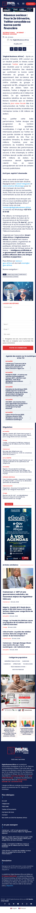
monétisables (22, 274)
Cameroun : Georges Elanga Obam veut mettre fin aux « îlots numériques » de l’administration (17, 645)
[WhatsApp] (24, 49)
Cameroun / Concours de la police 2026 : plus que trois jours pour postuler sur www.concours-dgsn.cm (16, 366)
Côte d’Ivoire (7, 638)
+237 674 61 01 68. (16, 781)
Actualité (9, 361)
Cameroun (6, 449)
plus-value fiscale (18, 103)
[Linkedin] (9, 904)
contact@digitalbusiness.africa (17, 207)
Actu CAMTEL (7, 457)
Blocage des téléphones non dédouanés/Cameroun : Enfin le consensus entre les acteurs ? (17, 452)
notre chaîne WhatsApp (13, 186)
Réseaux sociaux (10, 34)
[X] (16, 49)
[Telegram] (18, 904)
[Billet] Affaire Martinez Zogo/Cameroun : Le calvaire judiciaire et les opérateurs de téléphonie (17, 461)
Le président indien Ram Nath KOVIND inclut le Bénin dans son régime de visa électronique (26, 731)
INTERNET (20, 32)
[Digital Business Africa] (8, 40)
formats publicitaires (12, 274)
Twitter (15, 64)
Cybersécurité (7, 485)
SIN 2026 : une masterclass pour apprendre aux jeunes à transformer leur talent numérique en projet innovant (16, 405)
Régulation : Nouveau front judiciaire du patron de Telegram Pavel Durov (16, 489)
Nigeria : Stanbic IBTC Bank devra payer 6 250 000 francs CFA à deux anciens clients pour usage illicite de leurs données (17, 435)
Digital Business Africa (21, 40)
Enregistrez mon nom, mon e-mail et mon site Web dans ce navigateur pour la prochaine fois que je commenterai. (18, 341)
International (9, 32)
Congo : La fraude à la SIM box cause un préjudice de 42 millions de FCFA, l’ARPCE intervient (16, 444)
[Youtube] (31, 904)
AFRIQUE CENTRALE (9, 477)
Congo (5, 440)
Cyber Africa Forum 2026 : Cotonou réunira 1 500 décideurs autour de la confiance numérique (15, 417)
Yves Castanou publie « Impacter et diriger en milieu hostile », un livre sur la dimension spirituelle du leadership (17, 480)
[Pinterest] (20, 49)
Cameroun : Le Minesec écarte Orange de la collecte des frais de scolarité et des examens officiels (9, 732)
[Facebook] (11, 49)
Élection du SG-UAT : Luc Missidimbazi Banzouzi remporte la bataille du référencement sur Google (15, 496)
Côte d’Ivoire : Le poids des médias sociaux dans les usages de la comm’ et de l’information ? (17, 634)
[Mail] (13, 904)
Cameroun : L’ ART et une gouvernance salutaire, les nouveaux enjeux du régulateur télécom (17, 595)
